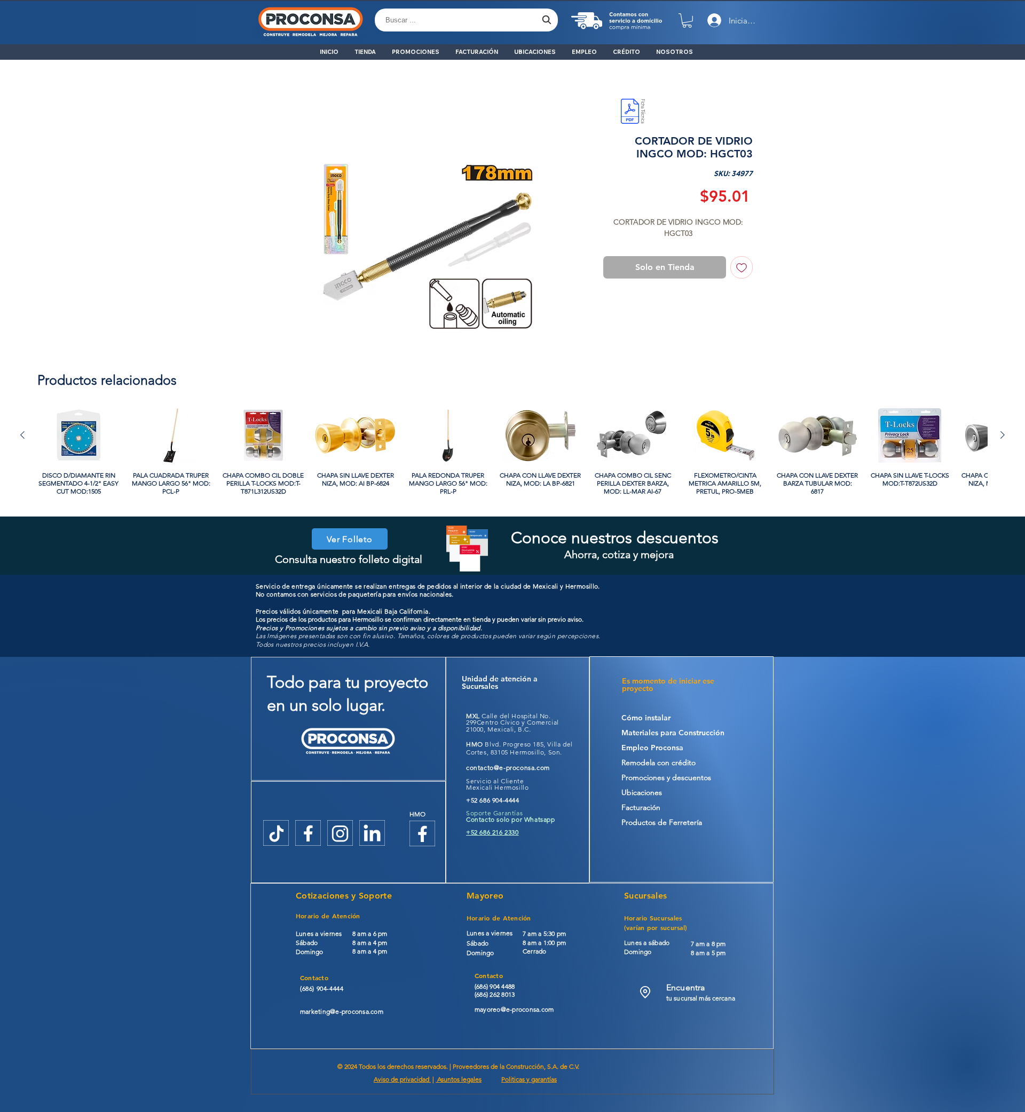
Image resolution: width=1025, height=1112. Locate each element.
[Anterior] (22, 437)
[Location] (645, 994)
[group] (512, 454)
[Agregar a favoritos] (741, 269)
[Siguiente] (1002, 437)
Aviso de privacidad (402, 1081)
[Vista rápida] (79, 437)
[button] (687, 20)
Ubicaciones (641, 794)
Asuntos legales (459, 1081)
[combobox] (466, 20)
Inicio (282, 98)
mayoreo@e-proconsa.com (514, 1011)
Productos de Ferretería (661, 824)
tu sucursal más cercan (699, 1000)
